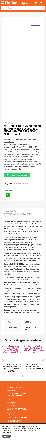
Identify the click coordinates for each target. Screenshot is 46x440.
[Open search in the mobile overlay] (23, 8)
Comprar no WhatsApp (18, 175)
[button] (2, 2)
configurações (7, 432)
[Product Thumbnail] (35, 23)
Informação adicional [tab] (18, 214)
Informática (17, 184)
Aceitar (6, 436)
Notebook (25, 184)
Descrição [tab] (10, 211)
